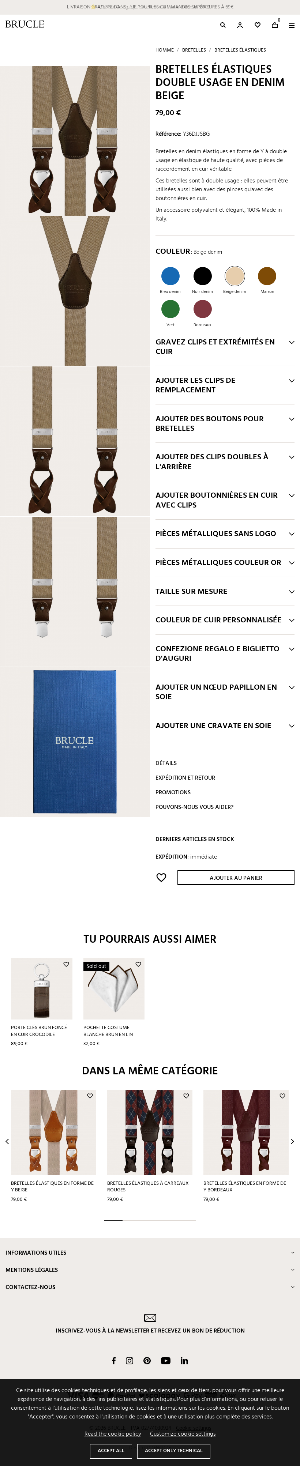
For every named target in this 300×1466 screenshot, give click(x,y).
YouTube (165, 1360)
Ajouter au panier (236, 878)
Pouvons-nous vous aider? (194, 807)
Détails (166, 763)
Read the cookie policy (113, 1434)
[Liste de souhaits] (257, 25)
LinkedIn (184, 1360)
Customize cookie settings (183, 1434)
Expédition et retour (185, 778)
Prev (7, 1141)
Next (292, 1141)
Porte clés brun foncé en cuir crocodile (39, 1031)
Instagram (129, 1360)
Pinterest (147, 1360)
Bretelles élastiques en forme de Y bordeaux (244, 1187)
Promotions (173, 793)
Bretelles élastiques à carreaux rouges (148, 1187)
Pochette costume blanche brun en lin (108, 1031)
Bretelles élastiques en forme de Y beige (52, 1187)
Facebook (114, 1360)
